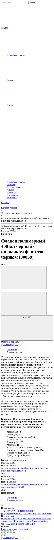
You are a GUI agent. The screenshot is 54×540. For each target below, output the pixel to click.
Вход (9, 55)
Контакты (12, 197)
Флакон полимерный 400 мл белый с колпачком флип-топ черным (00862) (24, 469)
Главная (11, 184)
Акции (10, 190)
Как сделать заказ (9, 529)
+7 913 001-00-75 (9, 511)
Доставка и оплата (22, 521)
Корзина (11, 80)
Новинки (11, 192)
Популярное (13, 195)
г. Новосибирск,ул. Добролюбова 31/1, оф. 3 (17, 512)
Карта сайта (25, 529)
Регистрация (19, 55)
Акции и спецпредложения (21, 524)
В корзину (27, 317)
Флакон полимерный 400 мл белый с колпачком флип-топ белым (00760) (24, 485)
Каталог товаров (15, 187)
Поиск (32, 3)
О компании (35, 513)
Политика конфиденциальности (17, 518)
